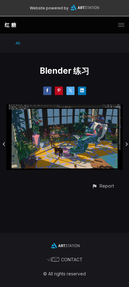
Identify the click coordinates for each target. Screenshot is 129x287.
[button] (102, 185)
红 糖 (11, 25)
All (18, 43)
